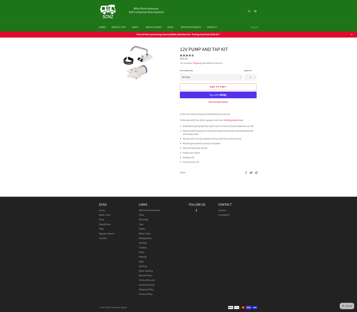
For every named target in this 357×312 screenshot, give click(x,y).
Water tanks (144, 233)
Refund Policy (145, 275)
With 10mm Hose (186, 71)
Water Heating (146, 271)
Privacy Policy (146, 294)
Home (102, 27)
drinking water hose (233, 120)
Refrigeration (145, 238)
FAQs (170, 27)
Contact (212, 27)
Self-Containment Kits (149, 210)
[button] (187, 55)
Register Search (191, 27)
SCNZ (108, 307)
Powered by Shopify (119, 307)
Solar (141, 261)
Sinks (141, 215)
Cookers (143, 247)
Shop (135, 27)
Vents (141, 252)
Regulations (153, 27)
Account (254, 27)
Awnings (143, 243)
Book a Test (119, 27)
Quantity (248, 71)
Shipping (197, 63)
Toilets (142, 229)
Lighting (143, 266)
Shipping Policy (146, 289)
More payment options (218, 102)
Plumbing (143, 219)
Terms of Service (147, 280)
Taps (141, 224)
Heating (143, 257)
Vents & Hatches (147, 285)
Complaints (224, 215)
